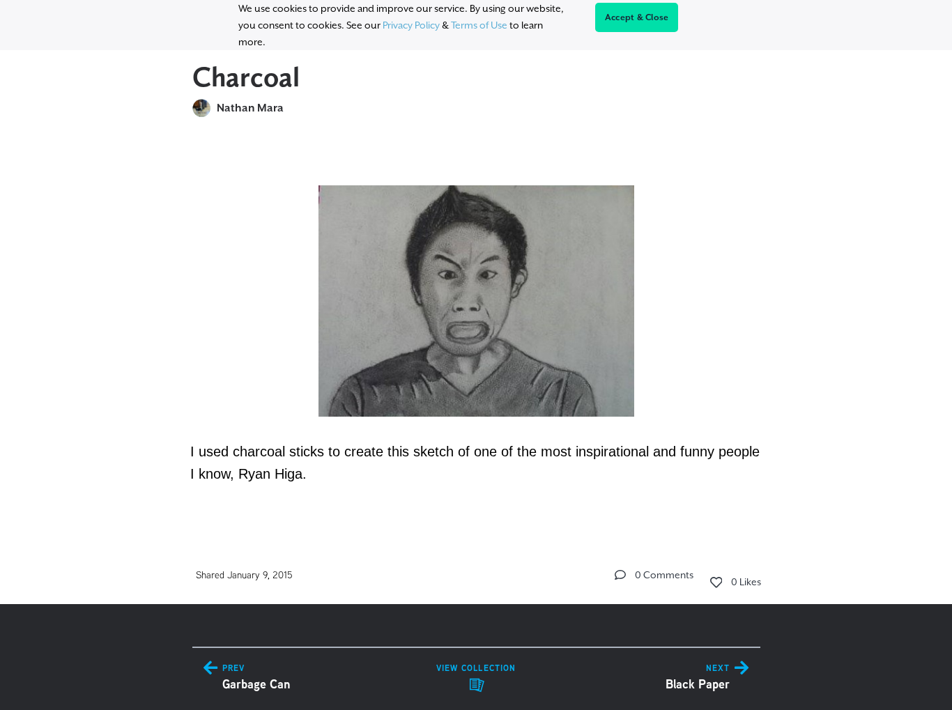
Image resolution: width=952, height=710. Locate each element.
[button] (620, 574)
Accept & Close (637, 17)
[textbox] (476, 326)
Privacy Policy (411, 25)
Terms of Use (479, 25)
